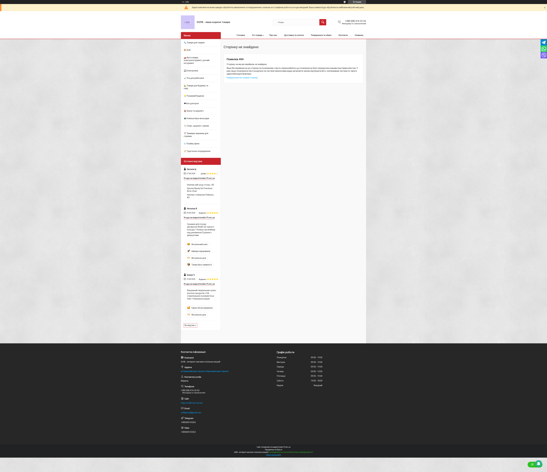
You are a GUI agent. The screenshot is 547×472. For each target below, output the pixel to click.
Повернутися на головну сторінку (242, 78)
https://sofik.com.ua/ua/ (192, 403)
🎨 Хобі (187, 50)
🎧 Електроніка (191, 71)
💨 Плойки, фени (191, 143)
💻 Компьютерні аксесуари (196, 118)
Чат (537, 464)
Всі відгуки (190, 325)
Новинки (359, 35)
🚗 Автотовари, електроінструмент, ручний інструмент (196, 60)
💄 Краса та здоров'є (194, 111)
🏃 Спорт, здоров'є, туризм (196, 126)
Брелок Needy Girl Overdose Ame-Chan (199, 189)
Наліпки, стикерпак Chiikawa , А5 (200, 196)
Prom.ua (287, 447)
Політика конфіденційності (302, 452)
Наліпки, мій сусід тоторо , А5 (200, 185)
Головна (241, 35)
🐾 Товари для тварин (194, 42)
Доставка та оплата (294, 35)
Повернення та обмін (321, 35)
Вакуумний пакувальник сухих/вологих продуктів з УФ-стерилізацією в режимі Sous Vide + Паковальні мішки (201, 294)
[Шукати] (322, 22)
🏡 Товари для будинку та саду (196, 87)
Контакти (343, 35)
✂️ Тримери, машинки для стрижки (196, 134)
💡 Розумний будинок (194, 96)
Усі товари (257, 35)
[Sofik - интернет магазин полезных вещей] (188, 22)
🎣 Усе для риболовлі (194, 78)
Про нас (273, 35)
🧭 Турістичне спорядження (197, 151)
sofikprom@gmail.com (191, 412)
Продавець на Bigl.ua (273, 450)
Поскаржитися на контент (279, 452)
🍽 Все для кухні (191, 103)
